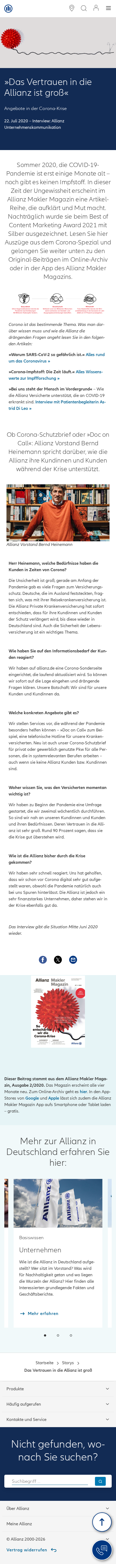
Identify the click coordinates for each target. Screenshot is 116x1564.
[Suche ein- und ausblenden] (83, 9)
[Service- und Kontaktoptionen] (102, 1550)
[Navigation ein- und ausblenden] (108, 9)
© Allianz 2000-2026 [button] (25, 1539)
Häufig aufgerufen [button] (23, 1404)
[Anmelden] (96, 8)
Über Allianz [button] (17, 1508)
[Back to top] (102, 1522)
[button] (45, 1335)
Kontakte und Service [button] (26, 1419)
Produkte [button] (15, 1389)
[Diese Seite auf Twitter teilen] (58, 959)
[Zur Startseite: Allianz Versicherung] (8, 9)
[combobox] (50, 1481)
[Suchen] (100, 1481)
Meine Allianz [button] (19, 1524)
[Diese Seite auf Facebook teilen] (43, 959)
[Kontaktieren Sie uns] (73, 959)
